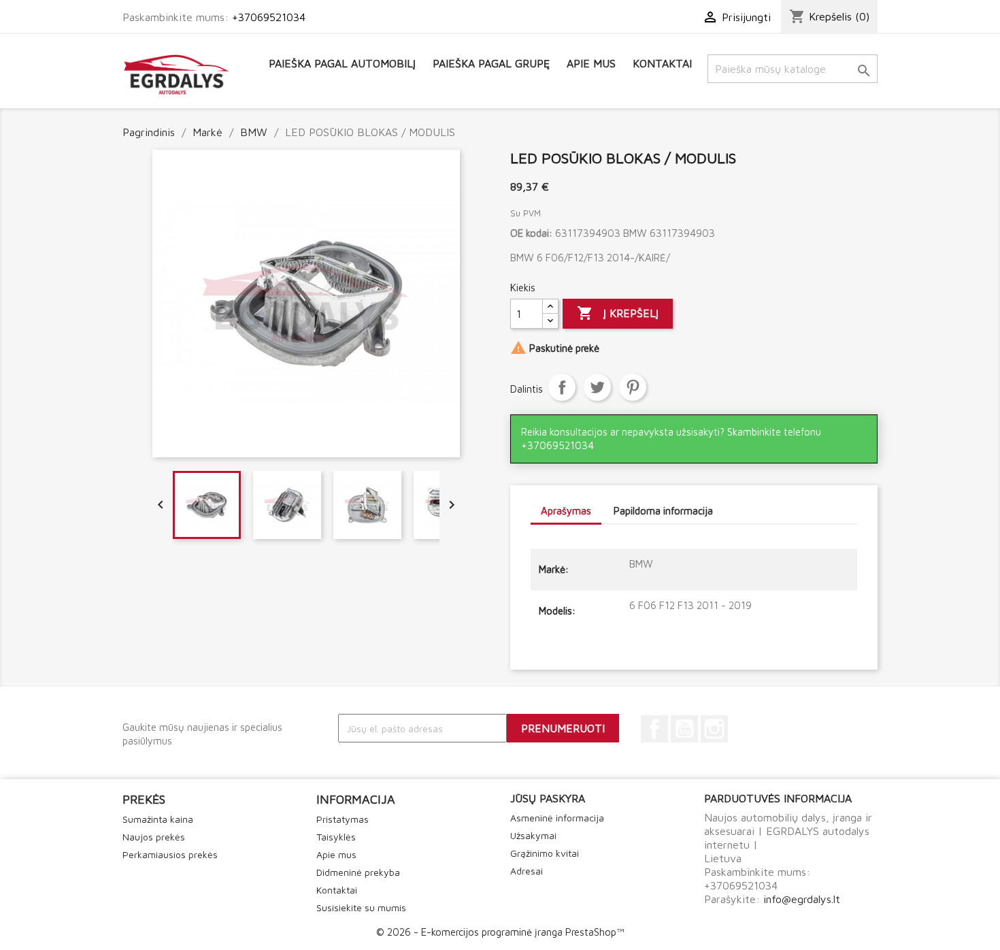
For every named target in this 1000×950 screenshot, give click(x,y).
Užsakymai (533, 835)
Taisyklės (336, 836)
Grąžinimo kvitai (544, 853)
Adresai (526, 871)
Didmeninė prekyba (358, 872)
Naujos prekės (153, 836)
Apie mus (591, 63)
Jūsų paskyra (547, 798)
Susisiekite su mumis (361, 907)
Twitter (597, 387)
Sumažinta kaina (157, 819)
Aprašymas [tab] (566, 511)
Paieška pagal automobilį (342, 63)
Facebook (654, 728)
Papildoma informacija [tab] (663, 511)
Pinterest (632, 387)
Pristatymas (342, 819)
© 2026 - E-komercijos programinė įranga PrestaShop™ (500, 932)
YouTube (684, 728)
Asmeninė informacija (557, 817)
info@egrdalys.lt (801, 899)
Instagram (714, 728)
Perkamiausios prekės (170, 854)
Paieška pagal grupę (491, 63)
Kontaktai (662, 63)
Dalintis (562, 387)
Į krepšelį (618, 313)
